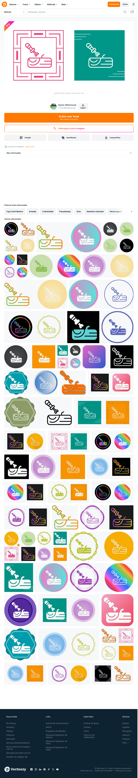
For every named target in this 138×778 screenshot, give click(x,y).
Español (124, 726)
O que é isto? (29, 145)
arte (79, 210)
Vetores (12, 4)
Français (124, 738)
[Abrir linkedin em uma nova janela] (40, 768)
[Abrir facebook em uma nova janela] (31, 768)
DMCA (48, 726)
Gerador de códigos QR (16, 755)
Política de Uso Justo (121, 769)
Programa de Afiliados (55, 730)
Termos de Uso (84, 769)
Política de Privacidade (102, 769)
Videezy (9, 730)
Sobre (84, 730)
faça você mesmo (14, 210)
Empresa (10, 734)
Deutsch (124, 734)
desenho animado (95, 210)
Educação (10, 738)
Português (125, 730)
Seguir (82, 107)
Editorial (51, 4)
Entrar (123, 4)
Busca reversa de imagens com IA (18, 746)
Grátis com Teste (68, 116)
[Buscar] (123, 11)
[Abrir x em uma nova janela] (53, 768)
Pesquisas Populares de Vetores (55, 735)
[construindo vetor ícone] (19, 236)
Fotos (25, 4)
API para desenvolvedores (18, 741)
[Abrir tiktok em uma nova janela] (49, 768)
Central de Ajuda (89, 722)
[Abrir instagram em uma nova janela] (36, 768)
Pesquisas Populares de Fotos (55, 741)
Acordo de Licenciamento (56, 722)
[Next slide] (127, 210)
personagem (115, 210)
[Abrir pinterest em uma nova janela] (44, 768)
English (124, 722)
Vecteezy (10, 726)
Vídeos (37, 4)
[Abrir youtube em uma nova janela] (57, 768)
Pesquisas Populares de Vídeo (55, 747)
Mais (63, 4)
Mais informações (14, 152)
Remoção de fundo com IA (18, 752)
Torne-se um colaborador (88, 735)
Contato (85, 726)
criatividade (47, 210)
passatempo (65, 210)
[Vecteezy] (4, 4)
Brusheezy (10, 722)
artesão (32, 210)
